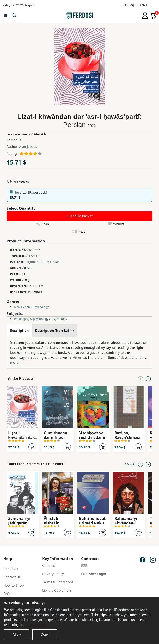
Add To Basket (81, 216)
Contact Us (12, 577)
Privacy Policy (53, 573)
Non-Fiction (22, 307)
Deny (45, 634)
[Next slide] (148, 378)
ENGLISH (146, 5)
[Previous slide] (140, 378)
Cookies (48, 565)
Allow (17, 634)
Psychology (41, 307)
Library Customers (57, 590)
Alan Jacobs (28, 146)
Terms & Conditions (58, 582)
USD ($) (129, 5)
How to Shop (13, 585)
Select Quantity (21, 208)
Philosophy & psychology (31, 319)
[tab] (19, 330)
